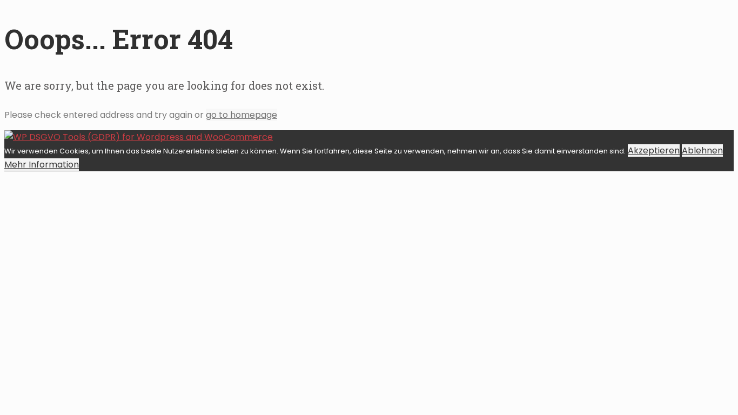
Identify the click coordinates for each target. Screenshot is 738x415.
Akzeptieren (654, 150)
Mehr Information (41, 164)
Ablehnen (702, 150)
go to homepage (241, 115)
